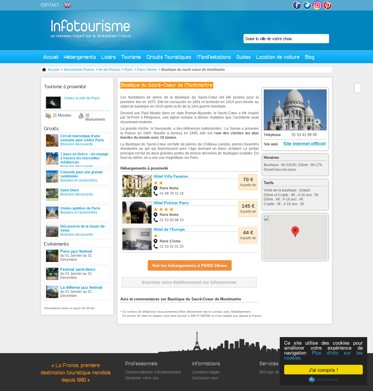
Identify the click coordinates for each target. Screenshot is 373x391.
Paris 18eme (147, 70)
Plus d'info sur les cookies (323, 355)
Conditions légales (206, 372)
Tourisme (131, 57)
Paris (128, 70)
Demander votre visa (142, 378)
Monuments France (79, 70)
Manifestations (214, 57)
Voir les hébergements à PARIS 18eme (189, 265)
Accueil (50, 57)
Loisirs (108, 57)
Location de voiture (278, 57)
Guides (243, 57)
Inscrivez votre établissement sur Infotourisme (189, 282)
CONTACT (50, 5)
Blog (309, 57)
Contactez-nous (205, 378)
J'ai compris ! (323, 369)
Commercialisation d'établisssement (153, 372)
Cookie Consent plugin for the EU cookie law (323, 379)
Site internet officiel (304, 143)
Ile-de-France (109, 70)
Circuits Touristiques (169, 57)
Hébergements (80, 57)
